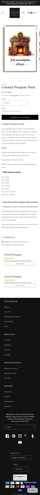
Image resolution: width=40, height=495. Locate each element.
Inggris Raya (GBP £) (19, 457)
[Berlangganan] (33, 427)
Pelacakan (7, 406)
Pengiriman (8, 392)
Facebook (7, 340)
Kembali (7, 396)
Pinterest (7, 350)
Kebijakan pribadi (10, 373)
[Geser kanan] (24, 80)
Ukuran (4, 99)
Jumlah (4, 108)
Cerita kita (7, 312)
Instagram (7, 345)
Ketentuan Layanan (10, 368)
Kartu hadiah (8, 321)
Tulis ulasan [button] (20, 263)
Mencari (7, 307)
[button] (2, 12)
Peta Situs (7, 378)
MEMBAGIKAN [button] (9, 237)
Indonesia (19, 469)
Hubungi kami (9, 401)
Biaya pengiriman (14, 95)
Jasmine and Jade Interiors (21, 494)
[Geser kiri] (15, 80)
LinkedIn (7, 355)
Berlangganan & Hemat (12, 317)
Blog (5, 326)
